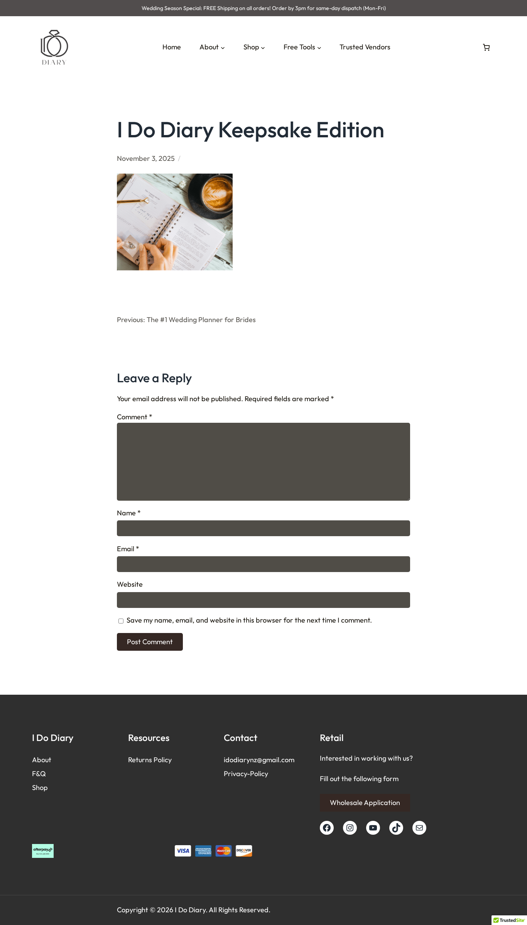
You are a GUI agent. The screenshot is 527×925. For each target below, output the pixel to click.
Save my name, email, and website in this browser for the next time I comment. (249, 620)
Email (128, 548)
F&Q (39, 773)
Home (171, 46)
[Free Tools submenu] (319, 47)
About (41, 759)
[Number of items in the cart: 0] (486, 47)
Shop (40, 787)
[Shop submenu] (263, 47)
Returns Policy (150, 759)
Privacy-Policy (246, 773)
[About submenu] (223, 47)
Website (130, 584)
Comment (134, 416)
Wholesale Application (365, 802)
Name (129, 512)
